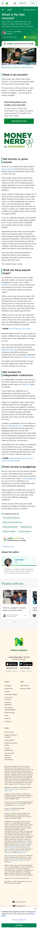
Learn (9, 9)
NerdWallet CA (20, 906)
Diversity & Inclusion (8, 698)
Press (6, 715)
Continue (19, 925)
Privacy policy (9, 740)
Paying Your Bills (9, 531)
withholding (6, 285)
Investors (7, 721)
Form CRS (7, 847)
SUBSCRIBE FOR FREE (19, 121)
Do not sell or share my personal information (9, 756)
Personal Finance (24, 531)
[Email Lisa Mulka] (16, 562)
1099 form (25, 384)
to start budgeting (28, 479)
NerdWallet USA (21, 902)
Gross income (7, 169)
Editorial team (9, 712)
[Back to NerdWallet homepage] (3, 10)
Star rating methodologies (9, 708)
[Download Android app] (26, 664)
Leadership (8, 688)
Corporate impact (10, 694)
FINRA (22, 842)
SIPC (25, 842)
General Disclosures (21, 850)
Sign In (23, 3)
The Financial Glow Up (11, 518)
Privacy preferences (8, 749)
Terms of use (9, 732)
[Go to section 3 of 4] (20, 621)
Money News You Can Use (12, 522)
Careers (7, 691)
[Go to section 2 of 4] (17, 621)
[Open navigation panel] (2, 3)
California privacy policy (10, 744)
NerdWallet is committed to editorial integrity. (19, 67)
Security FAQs (25, 688)
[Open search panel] (15, 3)
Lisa (19, 560)
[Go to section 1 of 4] (14, 621)
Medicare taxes (7, 350)
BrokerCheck (22, 852)
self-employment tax (13, 426)
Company (7, 685)
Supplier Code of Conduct (10, 736)
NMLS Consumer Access (11, 789)
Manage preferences (19, 919)
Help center (24, 685)
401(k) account (29, 357)
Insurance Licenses (19, 805)
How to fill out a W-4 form (20, 329)
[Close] (35, 909)
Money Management (10, 527)
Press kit (7, 718)
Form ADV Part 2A (17, 847)
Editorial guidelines (8, 703)
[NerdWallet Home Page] (7, 3)
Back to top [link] (8, 546)
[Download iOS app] (12, 664)
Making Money (26, 527)
